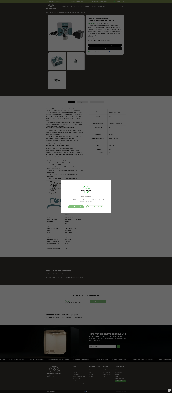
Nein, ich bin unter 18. (95, 207)
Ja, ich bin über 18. (76, 207)
